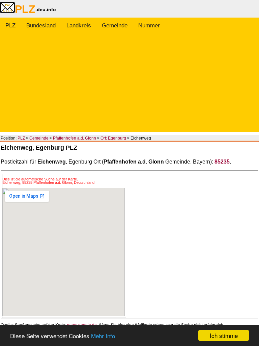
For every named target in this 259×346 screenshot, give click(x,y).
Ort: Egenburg (113, 138)
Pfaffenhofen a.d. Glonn (74, 138)
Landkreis (78, 25)
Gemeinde (114, 25)
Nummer (149, 25)
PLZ (10, 25)
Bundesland (41, 25)
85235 (222, 162)
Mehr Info (103, 335)
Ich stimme (224, 335)
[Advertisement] (129, 84)
